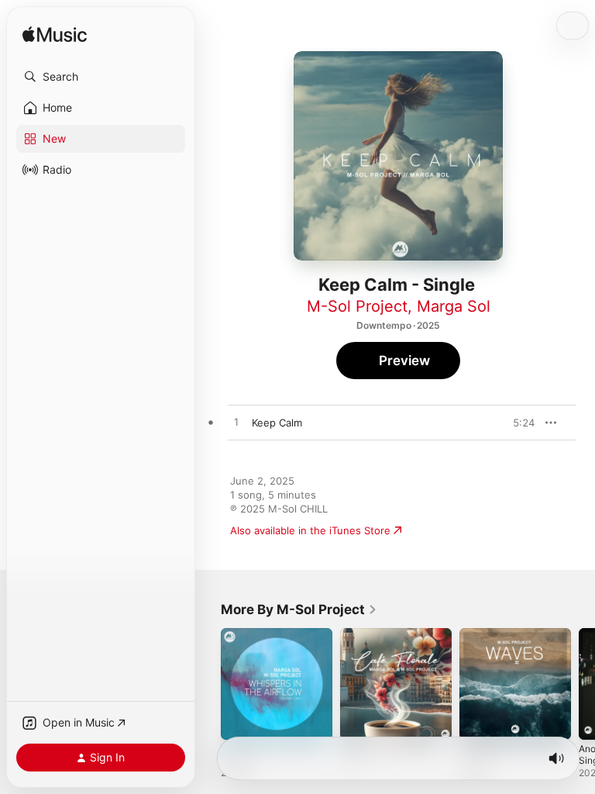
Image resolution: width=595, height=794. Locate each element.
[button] (100, 77)
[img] (54, 35)
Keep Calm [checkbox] (277, 422)
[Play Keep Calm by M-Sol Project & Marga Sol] (236, 423)
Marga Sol (453, 306)
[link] (299, 609)
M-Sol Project (357, 306)
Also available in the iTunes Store (310, 530)
